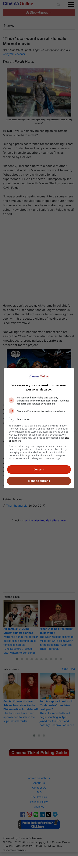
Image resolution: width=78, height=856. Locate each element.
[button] (39, 419)
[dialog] (39, 428)
